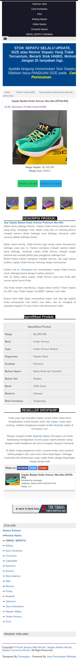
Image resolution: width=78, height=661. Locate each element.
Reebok (10, 596)
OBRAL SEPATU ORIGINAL (39, 34)
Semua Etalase (12, 530)
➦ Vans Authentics (13, 606)
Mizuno (10, 586)
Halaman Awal (39, 3)
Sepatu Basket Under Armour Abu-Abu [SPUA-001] (40, 101)
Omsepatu (24, 656)
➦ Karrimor (9, 565)
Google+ (43, 468)
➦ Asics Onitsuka (12, 550)
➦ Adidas (8, 545)
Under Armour (14, 616)
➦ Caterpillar (10, 560)
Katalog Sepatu (39, 18)
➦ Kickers (8, 570)
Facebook (23, 468)
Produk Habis (13, 535)
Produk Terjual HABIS (25, 92)
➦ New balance (11, 576)
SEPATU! (20, 540)
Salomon (11, 601)
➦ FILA (7, 621)
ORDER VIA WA (28, 183)
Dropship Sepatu (39, 29)
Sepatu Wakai (13, 611)
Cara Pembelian (39, 8)
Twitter (33, 468)
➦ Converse (10, 555)
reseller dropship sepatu (58, 425)
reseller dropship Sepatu (37, 436)
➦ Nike (7, 581)
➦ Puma (7, 591)
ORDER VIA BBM (51, 183)
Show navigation (5, 38)
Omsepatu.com (29, 269)
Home (7, 92)
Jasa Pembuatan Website (61, 656)
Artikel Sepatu (39, 24)
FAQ (39, 13)
